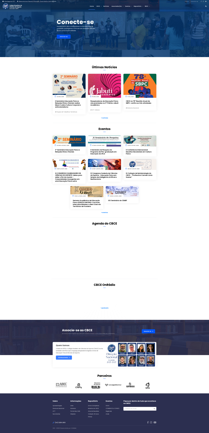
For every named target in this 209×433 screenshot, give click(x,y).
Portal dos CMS (75, 411)
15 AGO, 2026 (95, 96)
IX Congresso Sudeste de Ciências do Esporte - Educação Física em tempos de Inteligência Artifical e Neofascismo (103, 176)
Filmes (90, 417)
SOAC (107, 406)
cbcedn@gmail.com (9, 1)
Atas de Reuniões (93, 411)
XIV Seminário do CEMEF (117, 201)
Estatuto (73, 408)
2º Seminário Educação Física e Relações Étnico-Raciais (67, 151)
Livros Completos (93, 406)
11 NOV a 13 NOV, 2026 (80, 196)
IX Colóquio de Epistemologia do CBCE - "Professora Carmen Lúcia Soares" (139, 175)
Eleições (73, 414)
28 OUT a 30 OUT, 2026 (133, 169)
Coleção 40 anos (93, 414)
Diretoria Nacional (58, 408)
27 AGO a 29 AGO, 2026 (98, 145)
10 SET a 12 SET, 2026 (62, 169)
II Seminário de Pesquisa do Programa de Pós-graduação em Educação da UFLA (103, 152)
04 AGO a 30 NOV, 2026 (63, 145)
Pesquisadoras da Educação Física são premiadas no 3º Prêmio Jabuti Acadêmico (104, 103)
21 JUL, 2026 (131, 96)
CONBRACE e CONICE (112, 408)
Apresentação (57, 406)
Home (92, 6)
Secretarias (56, 414)
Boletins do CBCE (93, 408)
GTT (54, 411)
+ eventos (104, 212)
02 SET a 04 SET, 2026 (133, 145)
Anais (107, 414)
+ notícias (104, 118)
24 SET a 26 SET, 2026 (97, 169)
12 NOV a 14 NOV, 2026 (115, 196)
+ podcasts (104, 308)
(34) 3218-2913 (60, 423)
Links (71, 406)
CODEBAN (73, 428)
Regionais (109, 411)
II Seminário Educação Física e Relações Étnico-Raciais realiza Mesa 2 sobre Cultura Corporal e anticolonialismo (68, 104)
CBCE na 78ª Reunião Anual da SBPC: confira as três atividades (138, 102)
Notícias (106, 6)
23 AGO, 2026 (60, 96)
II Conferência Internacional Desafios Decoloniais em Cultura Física (138, 152)
